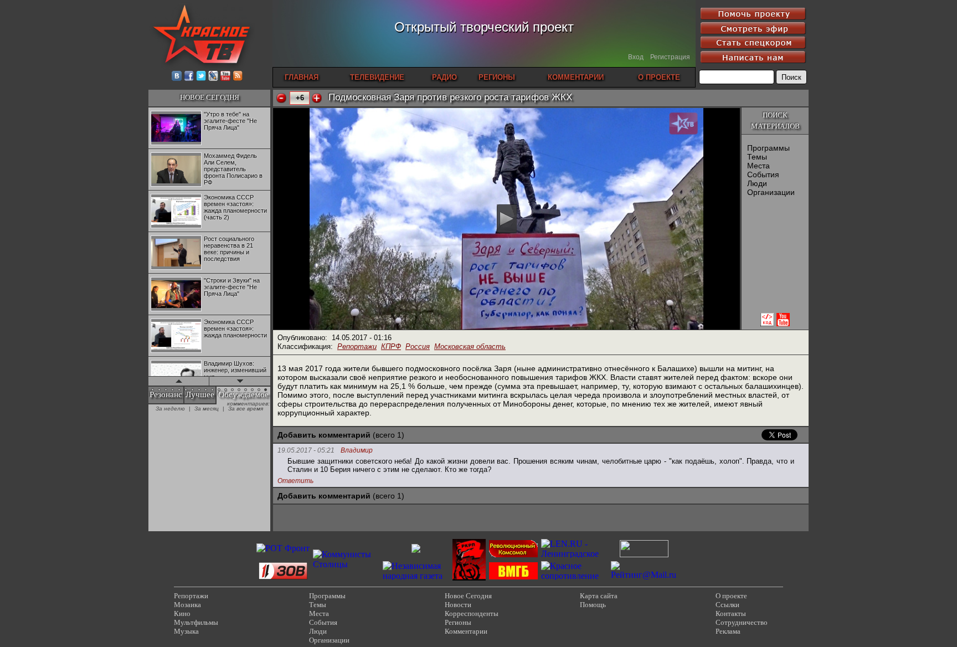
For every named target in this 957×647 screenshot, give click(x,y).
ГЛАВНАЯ (301, 77)
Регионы (458, 622)
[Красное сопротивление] (574, 576)
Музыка (186, 631)
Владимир (357, 450)
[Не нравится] (281, 98)
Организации (771, 192)
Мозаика (187, 604)
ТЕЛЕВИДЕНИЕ (377, 77)
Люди (757, 183)
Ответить (295, 481)
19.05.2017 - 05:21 (306, 450)
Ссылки (727, 604)
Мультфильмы (196, 622)
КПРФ (391, 346)
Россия (417, 346)
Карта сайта (599, 596)
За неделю (170, 408)
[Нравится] (317, 98)
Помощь (593, 604)
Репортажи (357, 346)
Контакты (731, 613)
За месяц (206, 408)
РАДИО (444, 77)
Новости (458, 604)
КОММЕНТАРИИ (576, 77)
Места (758, 165)
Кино (182, 613)
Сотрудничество (742, 622)
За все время (245, 408)
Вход (636, 57)
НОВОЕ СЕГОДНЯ (209, 97)
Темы (757, 156)
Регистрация (670, 57)
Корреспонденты (471, 613)
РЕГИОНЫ (496, 77)
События (763, 174)
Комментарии (466, 631)
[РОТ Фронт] (283, 548)
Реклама (728, 631)
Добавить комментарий (324, 434)
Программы (768, 147)
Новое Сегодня (468, 596)
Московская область (470, 346)
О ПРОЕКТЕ (659, 77)
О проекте (731, 596)
